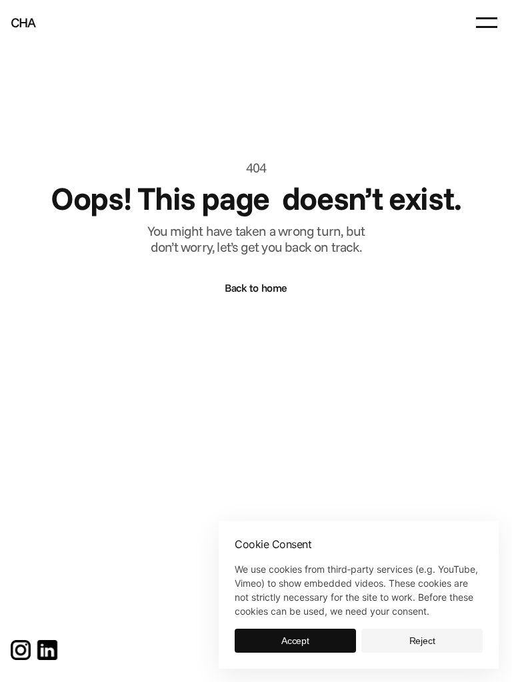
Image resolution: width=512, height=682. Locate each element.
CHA (23, 22)
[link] (21, 650)
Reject (422, 640)
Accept (295, 640)
